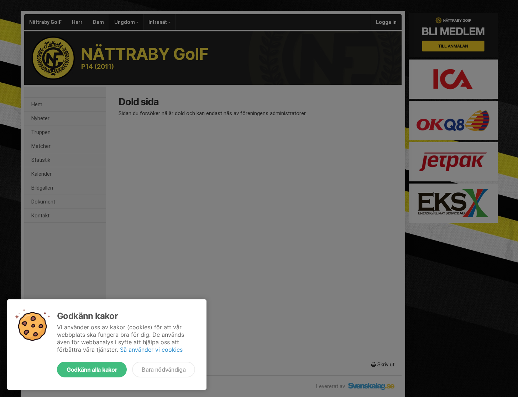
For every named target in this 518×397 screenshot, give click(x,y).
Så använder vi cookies (151, 349)
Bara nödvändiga (163, 369)
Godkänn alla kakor (92, 369)
